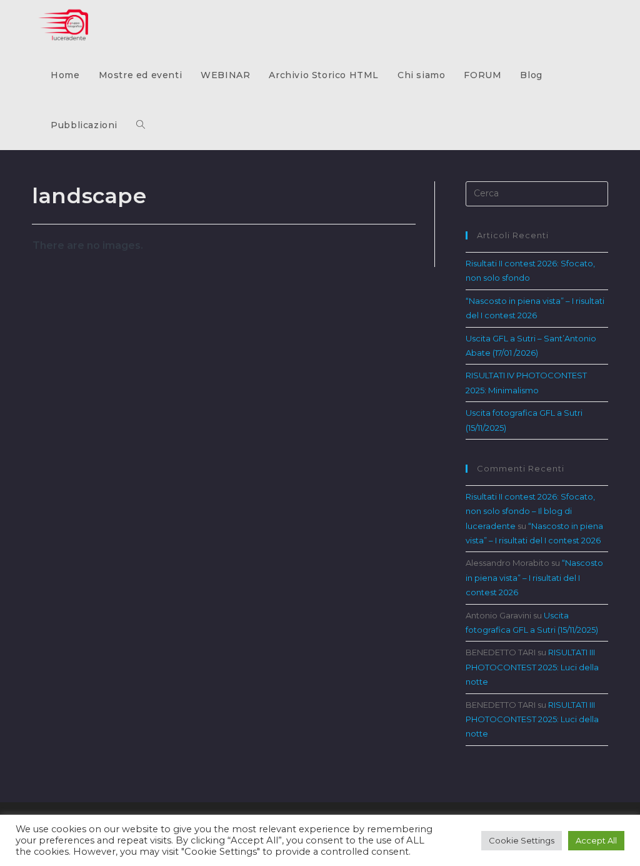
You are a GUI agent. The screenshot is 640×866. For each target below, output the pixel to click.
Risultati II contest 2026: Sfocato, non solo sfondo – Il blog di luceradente (530, 511)
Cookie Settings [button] (521, 840)
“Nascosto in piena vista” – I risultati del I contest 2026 (534, 577)
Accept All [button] (596, 840)
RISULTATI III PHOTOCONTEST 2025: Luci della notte (532, 667)
